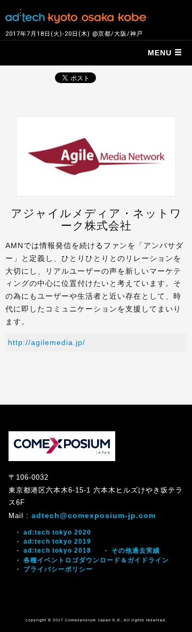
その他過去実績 (135, 550)
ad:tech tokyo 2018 (57, 550)
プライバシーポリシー (58, 569)
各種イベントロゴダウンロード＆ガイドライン (96, 560)
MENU (161, 52)
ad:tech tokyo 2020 (57, 532)
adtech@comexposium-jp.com (93, 515)
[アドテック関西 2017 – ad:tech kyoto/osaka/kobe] (75, 14)
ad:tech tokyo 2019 (57, 541)
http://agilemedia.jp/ (46, 342)
